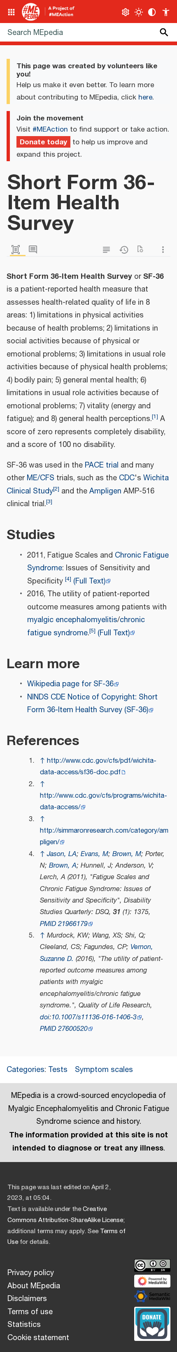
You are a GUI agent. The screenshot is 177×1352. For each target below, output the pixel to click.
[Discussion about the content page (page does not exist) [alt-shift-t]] (35, 250)
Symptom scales (104, 1070)
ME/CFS (40, 478)
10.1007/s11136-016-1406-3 (94, 1017)
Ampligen (105, 491)
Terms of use (30, 1312)
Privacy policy (30, 1273)
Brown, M (126, 854)
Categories (25, 1070)
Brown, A (63, 866)
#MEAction (50, 129)
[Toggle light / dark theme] (139, 12)
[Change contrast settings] (152, 12)
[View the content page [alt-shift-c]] (18, 250)
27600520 (73, 1029)
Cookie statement (38, 1338)
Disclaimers (27, 1299)
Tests (58, 1070)
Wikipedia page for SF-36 (70, 684)
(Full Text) (89, 581)
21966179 (73, 924)
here (145, 97)
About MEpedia (33, 1286)
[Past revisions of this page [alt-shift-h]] (126, 250)
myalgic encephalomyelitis (72, 620)
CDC (127, 478)
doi (44, 1017)
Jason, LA (62, 854)
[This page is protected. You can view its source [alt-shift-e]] (108, 250)
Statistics (24, 1325)
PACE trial (102, 465)
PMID (48, 924)
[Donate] (152, 1323)
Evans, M (94, 854)
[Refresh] (143, 250)
